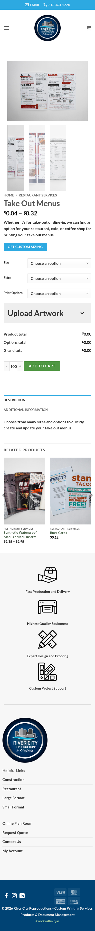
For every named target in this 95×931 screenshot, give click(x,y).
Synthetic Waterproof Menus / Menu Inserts (20, 535)
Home (9, 195)
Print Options (13, 293)
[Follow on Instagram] (14, 896)
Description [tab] (14, 400)
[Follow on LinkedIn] (22, 896)
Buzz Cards (58, 533)
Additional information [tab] (26, 410)
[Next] (80, 91)
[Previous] (15, 91)
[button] (7, 28)
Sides (7, 278)
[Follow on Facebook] (6, 896)
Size (7, 263)
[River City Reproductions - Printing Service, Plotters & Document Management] (47, 28)
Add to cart (42, 366)
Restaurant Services (38, 195)
